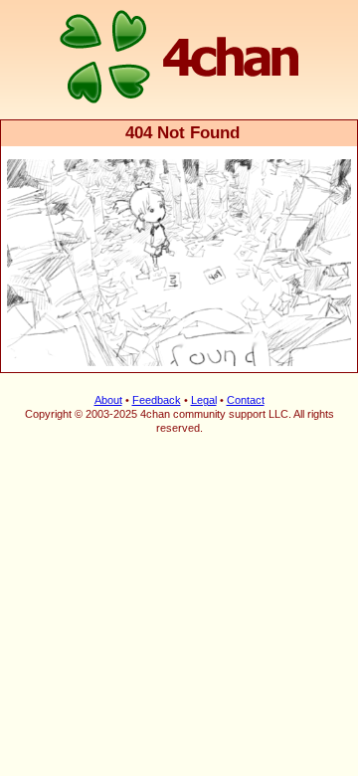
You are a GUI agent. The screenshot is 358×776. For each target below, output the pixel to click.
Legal (204, 400)
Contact (246, 400)
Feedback (156, 400)
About (108, 400)
